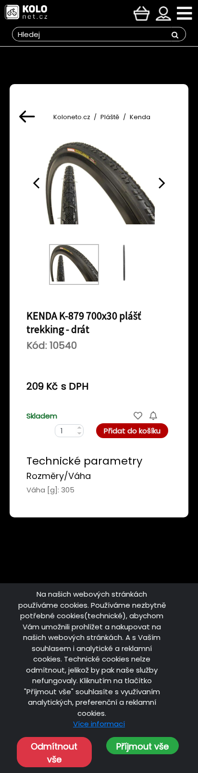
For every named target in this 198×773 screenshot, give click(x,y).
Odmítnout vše (54, 752)
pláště (109, 117)
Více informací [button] (99, 724)
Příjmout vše (142, 746)
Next (162, 182)
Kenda (140, 117)
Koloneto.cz (71, 117)
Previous (36, 182)
